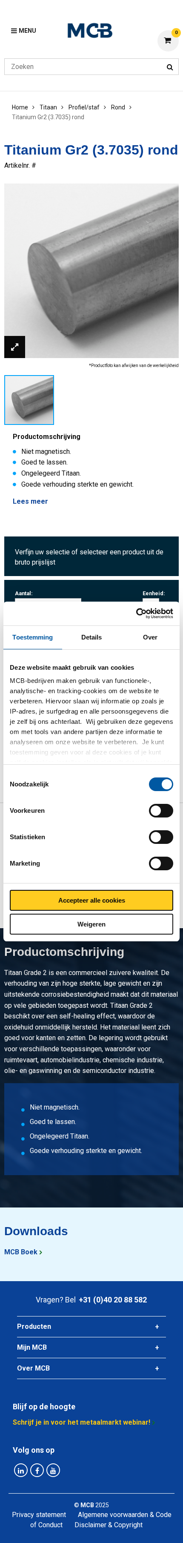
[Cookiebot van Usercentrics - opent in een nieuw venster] (136, 613)
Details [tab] (91, 637)
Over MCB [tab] (33, 1368)
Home (20, 107)
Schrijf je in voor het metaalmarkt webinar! (81, 1422)
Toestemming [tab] (32, 637)
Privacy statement (39, 1515)
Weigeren (91, 924)
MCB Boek (20, 1252)
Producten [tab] (34, 1326)
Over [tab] (150, 637)
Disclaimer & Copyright (108, 1525)
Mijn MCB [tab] (32, 1347)
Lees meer (30, 501)
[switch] (161, 810)
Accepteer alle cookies (91, 900)
